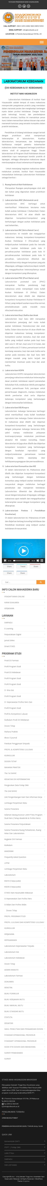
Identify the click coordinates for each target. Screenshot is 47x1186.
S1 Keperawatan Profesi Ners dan (18, 702)
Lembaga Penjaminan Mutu (15, 803)
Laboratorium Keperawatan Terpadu (19, 946)
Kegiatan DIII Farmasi (13, 839)
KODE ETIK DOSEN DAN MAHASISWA (19, 1047)
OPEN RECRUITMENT (10, 1118)
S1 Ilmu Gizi (9, 690)
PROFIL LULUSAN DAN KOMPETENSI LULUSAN (24, 922)
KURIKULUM (9, 755)
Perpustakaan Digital (12, 634)
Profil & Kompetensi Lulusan (16, 714)
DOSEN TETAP (10, 761)
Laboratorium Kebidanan (14, 958)
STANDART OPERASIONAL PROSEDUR (20, 1041)
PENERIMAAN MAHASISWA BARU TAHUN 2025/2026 (22, 1126)
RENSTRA (8, 987)
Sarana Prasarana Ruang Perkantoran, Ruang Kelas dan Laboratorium (22, 832)
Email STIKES (9, 646)
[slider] (21, 560)
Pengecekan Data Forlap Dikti (16, 785)
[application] (23, 551)
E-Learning (8, 628)
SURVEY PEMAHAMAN (13, 1053)
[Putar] (5, 560)
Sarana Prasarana (11, 809)
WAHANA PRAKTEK (12, 767)
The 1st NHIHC (10, 773)
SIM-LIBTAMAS (10, 1165)
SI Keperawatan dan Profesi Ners (18, 898)
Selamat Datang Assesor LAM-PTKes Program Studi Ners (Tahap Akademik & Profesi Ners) (23, 816)
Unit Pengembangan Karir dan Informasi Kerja (23, 797)
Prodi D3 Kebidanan (12, 672)
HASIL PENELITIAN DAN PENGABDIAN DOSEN (23, 1029)
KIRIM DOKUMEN (11, 602)
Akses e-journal (10, 737)
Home (5, 58)
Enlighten (26, 1181)
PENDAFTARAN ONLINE (14, 596)
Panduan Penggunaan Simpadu (17, 743)
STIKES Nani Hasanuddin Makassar (18, 893)
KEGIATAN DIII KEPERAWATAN (17, 779)
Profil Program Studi (12, 666)
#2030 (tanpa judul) (12, 887)
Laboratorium (10, 875)
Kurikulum (8, 845)
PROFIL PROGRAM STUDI (15, 916)
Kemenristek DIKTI (12, 1141)
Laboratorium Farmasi (13, 975)
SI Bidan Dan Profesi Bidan (15, 904)
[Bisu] (38, 560)
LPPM (6, 863)
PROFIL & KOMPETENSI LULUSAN (18, 749)
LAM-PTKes (9, 1153)
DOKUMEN (9, 981)
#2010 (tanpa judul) (12, 881)
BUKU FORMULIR (11, 993)
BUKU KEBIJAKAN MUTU (14, 999)
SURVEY (7, 1059)
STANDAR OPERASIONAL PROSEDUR (19, 1035)
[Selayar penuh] (42, 560)
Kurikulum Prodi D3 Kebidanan (16, 720)
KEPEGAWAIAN (10, 940)
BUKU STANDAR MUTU (14, 1011)
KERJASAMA (9, 608)
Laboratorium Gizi (11, 952)
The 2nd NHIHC (10, 791)
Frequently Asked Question (15, 857)
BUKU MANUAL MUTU (13, 1005)
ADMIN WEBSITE (11, 970)
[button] (24, 551)
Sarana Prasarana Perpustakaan (17, 824)
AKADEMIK (8, 851)
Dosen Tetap (9, 726)
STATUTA (8, 1017)
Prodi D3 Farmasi (11, 660)
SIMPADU (8, 622)
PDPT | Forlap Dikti (12, 1147)
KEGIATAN (8, 1023)
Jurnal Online (9, 640)
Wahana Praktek (11, 732)
